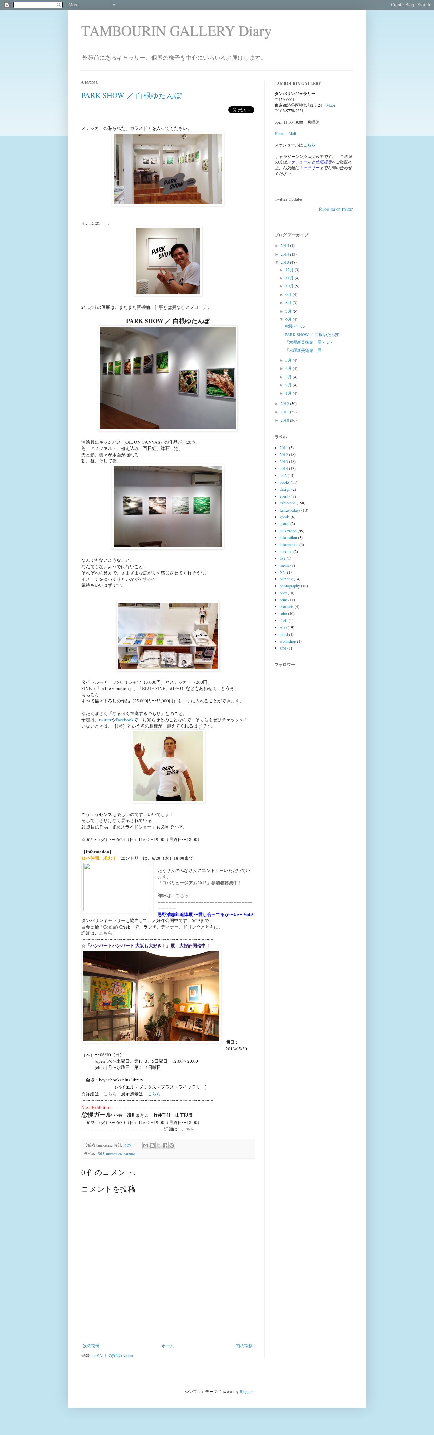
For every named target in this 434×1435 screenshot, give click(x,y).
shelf (284, 620)
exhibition (288, 502)
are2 (283, 475)
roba (283, 613)
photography (290, 586)
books (285, 482)
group (284, 523)
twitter (105, 720)
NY (283, 572)
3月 (289, 376)
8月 (289, 302)
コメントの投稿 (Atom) (112, 1355)
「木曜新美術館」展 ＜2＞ (309, 342)
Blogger (246, 1391)
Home (279, 133)
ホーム (168, 1345)
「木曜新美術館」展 (303, 350)
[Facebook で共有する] (165, 1145)
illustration (114, 1153)
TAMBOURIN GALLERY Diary (176, 30)
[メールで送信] (145, 1145)
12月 (290, 269)
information (289, 544)
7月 (289, 311)
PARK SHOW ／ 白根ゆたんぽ (131, 95)
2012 (285, 403)
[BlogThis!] (152, 1145)
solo (283, 627)
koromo (286, 551)
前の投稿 (244, 1345)
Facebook (125, 720)
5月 (289, 360)
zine (283, 648)
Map (330, 105)
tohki (284, 634)
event (284, 496)
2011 (285, 411)
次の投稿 (91, 1345)
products (287, 606)
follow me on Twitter (336, 209)
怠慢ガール (295, 326)
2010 (285, 420)
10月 (290, 285)
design (285, 489)
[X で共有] (158, 1145)
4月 (289, 368)
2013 (100, 1153)
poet (283, 592)
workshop (288, 641)
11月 (290, 277)
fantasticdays (290, 510)
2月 (289, 384)
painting (129, 1153)
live (282, 558)
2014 (285, 254)
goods (285, 516)
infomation (288, 537)
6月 (289, 319)
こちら (182, 895)
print (283, 599)
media (284, 565)
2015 (285, 245)
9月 (289, 294)
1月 (289, 393)
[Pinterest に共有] (171, 1145)
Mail (292, 133)
